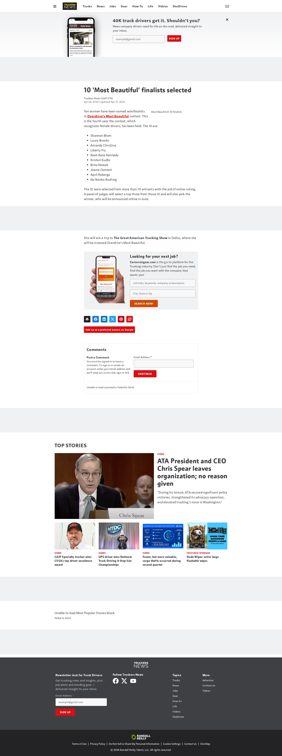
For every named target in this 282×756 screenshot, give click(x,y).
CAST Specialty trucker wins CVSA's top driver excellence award (73, 561)
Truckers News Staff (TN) (98, 98)
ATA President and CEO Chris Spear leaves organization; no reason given (192, 472)
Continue (145, 373)
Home (160, 454)
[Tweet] (112, 319)
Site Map (205, 743)
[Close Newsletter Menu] (227, 19)
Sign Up (174, 38)
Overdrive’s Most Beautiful (108, 116)
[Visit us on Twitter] (124, 680)
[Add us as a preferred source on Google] (129, 319)
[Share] (95, 319)
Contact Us (190, 743)
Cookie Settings (172, 743)
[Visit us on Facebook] (116, 680)
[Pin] (121, 319)
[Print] (87, 319)
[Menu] (55, 6)
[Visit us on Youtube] (133, 680)
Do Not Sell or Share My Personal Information (134, 743)
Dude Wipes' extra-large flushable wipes (203, 559)
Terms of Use (79, 743)
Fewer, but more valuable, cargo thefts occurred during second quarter (162, 561)
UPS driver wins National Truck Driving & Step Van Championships (115, 561)
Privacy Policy (97, 743)
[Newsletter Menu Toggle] (227, 6)
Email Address (143, 357)
